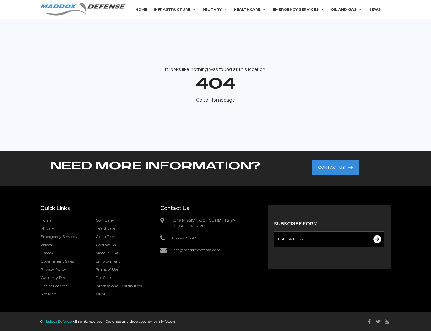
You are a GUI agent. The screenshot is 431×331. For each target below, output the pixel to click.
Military (47, 228)
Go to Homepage (215, 100)
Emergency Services (58, 236)
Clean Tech (105, 236)
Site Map (48, 294)
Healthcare (105, 228)
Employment (108, 261)
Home (45, 220)
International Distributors (119, 285)
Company (105, 220)
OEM (100, 294)
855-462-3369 (185, 237)
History (46, 253)
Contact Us (106, 244)
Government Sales (57, 261)
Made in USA (107, 253)
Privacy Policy (53, 269)
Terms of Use (107, 269)
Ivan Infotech (164, 321)
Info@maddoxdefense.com (196, 249)
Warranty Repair (55, 277)
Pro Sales (104, 277)
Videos (46, 244)
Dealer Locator (53, 285)
